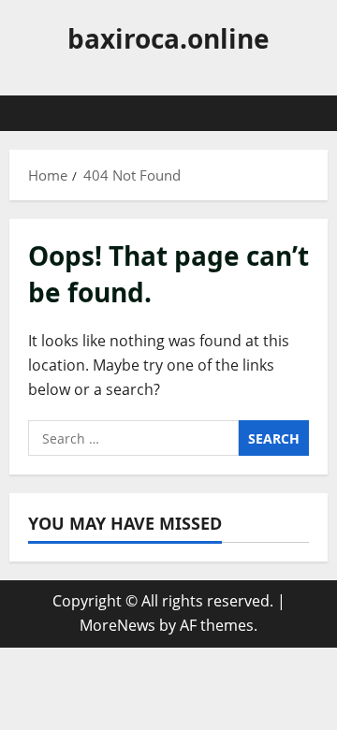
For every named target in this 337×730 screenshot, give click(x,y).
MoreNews (117, 625)
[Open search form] (304, 113)
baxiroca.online (168, 38)
